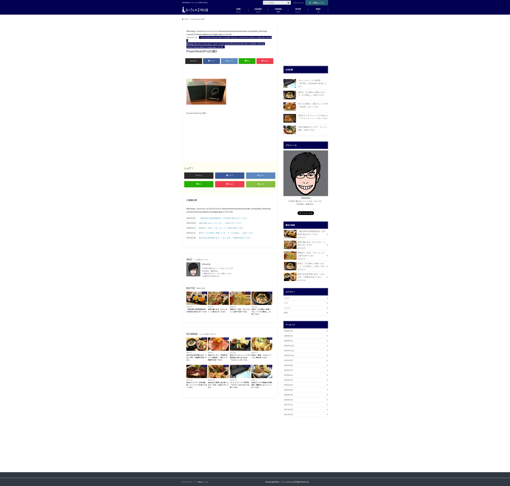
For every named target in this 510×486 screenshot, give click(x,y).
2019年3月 (288, 390)
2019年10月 (289, 355)
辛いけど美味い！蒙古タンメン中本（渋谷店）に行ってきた (313, 105)
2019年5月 (288, 380)
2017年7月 (288, 404)
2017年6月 (288, 409)
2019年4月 (288, 385)
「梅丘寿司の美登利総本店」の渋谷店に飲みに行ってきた (223, 218)
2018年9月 (288, 395)
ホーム (238, 9)
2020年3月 (288, 331)
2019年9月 (288, 360)
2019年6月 (288, 375)
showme (206, 264)
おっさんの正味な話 (286, 482)
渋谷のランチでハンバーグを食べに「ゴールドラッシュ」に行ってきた (313, 116)
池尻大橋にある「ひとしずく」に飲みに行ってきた (220, 223)
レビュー (298, 9)
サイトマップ (299, 3)
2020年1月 (288, 341)
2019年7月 (288, 370)
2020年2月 (288, 336)
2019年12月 (289, 346)
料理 (278, 9)
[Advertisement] (230, 71)
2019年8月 (288, 365)
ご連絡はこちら (317, 2)
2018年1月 (288, 400)
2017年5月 (288, 414)
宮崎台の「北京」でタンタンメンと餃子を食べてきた (221, 228)
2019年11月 (289, 350)
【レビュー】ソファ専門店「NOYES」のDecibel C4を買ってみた (312, 83)
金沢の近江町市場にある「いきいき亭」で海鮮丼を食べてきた (225, 238)
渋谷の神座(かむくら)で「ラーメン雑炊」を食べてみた (312, 128)
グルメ (258, 9)
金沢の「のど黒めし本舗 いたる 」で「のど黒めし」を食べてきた (226, 233)
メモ (318, 9)
